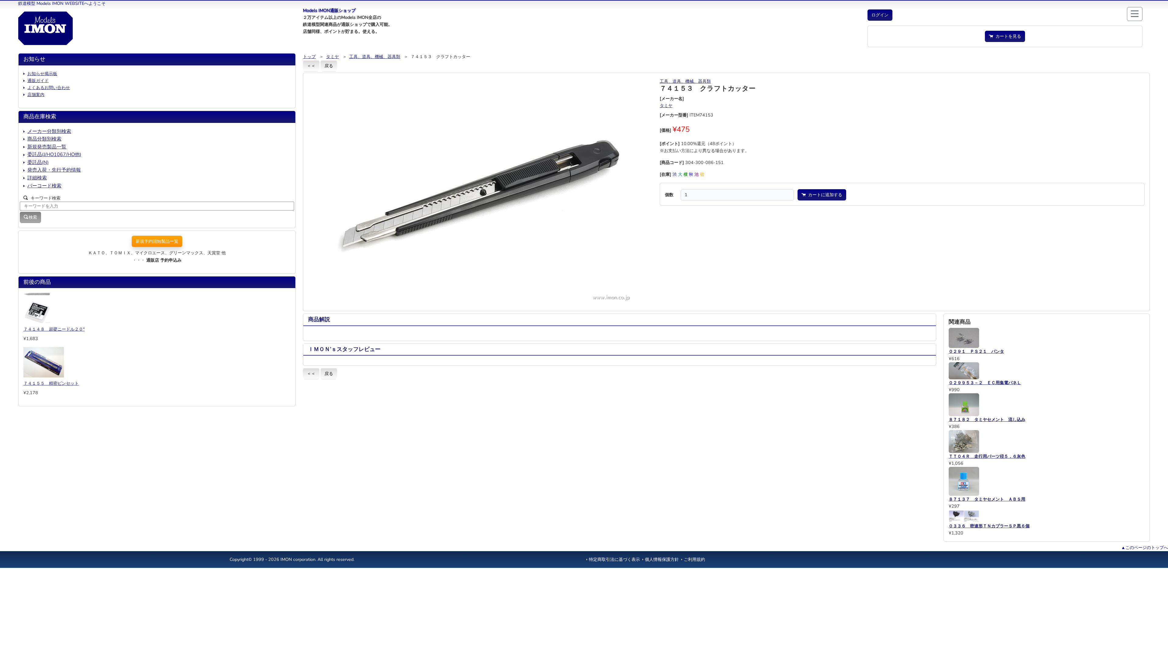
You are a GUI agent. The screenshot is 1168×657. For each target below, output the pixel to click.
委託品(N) (38, 162)
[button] (879, 15)
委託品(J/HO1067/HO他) (54, 154)
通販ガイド (38, 81)
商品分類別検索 (44, 139)
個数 (669, 195)
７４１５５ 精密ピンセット (51, 383)
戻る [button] (329, 66)
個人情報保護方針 (662, 559)
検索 (33, 217)
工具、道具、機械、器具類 (374, 57)
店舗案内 (35, 95)
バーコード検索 (44, 185)
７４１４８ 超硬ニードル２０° (54, 329)
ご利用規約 (694, 559)
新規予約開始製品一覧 (157, 241)
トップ (309, 57)
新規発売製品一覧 (46, 147)
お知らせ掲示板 (42, 74)
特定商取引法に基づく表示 (614, 559)
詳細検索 (37, 178)
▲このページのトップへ (1144, 547)
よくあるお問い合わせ (48, 88)
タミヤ (332, 57)
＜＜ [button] (311, 66)
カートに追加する (824, 195)
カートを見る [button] (1007, 36)
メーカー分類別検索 (49, 131)
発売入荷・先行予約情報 (54, 170)
